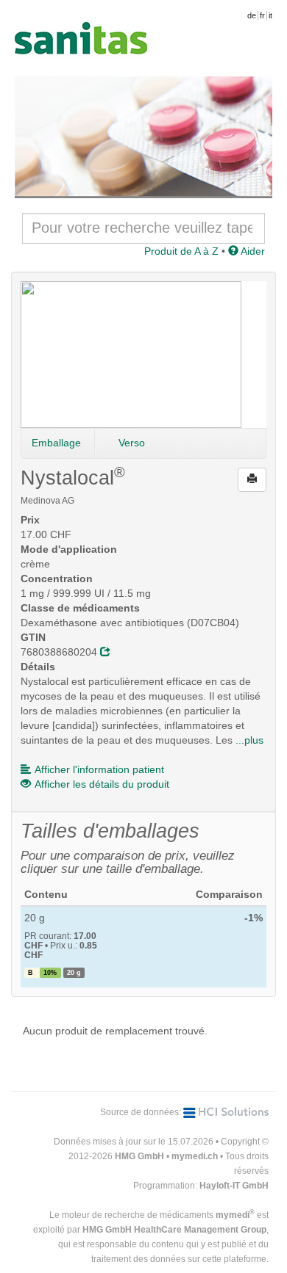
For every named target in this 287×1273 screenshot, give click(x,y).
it (270, 15)
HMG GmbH (139, 1156)
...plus (249, 740)
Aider (251, 251)
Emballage (56, 443)
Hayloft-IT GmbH (234, 1185)
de (251, 15)
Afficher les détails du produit (102, 784)
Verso (131, 443)
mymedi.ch (194, 1156)
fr (262, 15)
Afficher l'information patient (99, 769)
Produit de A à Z (181, 251)
